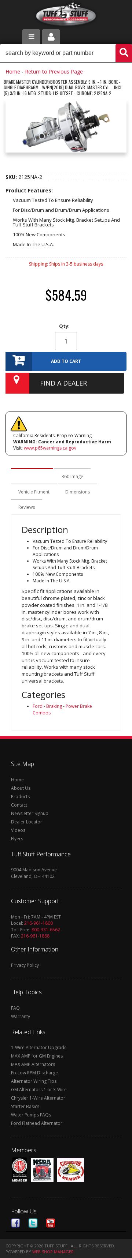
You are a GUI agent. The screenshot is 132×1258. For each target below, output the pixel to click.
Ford (38, 706)
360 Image (72, 476)
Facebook (15, 1223)
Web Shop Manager (53, 1251)
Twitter (33, 1223)
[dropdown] (31, 36)
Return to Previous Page (54, 71)
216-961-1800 (38, 923)
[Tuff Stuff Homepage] (66, 15)
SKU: (12, 176)
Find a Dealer (63, 383)
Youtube (50, 1223)
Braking (54, 706)
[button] (66, 53)
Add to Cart (66, 361)
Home (13, 71)
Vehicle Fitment (34, 492)
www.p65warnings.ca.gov (50, 448)
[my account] (51, 36)
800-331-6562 (46, 930)
